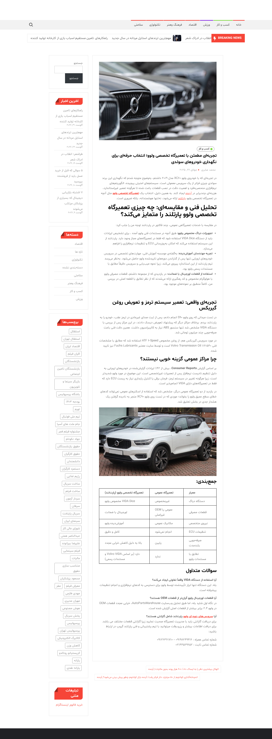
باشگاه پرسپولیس (69, 394)
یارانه (77, 660)
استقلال (75, 331)
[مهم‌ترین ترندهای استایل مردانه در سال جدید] (176, 38)
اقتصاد (192, 25)
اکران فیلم (74, 354)
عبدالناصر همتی (70, 536)
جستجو (78, 63)
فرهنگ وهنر (174, 25)
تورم (77, 409)
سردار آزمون (73, 499)
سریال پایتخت (71, 514)
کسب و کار (223, 25)
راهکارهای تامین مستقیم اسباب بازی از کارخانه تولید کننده (69, 38)
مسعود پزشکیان (70, 579)
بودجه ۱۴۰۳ (73, 402)
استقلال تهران (71, 339)
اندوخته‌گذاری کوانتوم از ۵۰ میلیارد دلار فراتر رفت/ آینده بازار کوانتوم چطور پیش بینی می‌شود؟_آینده (147, 677)
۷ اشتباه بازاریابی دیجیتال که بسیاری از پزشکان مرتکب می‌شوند (70, 200)
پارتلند (182, 198)
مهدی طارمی (72, 593)
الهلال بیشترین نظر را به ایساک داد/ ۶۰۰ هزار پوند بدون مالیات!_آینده (183, 669)
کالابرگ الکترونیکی (68, 638)
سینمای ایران (72, 521)
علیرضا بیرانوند (71, 543)
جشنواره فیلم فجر (69, 432)
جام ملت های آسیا (68, 424)
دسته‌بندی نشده (72, 268)
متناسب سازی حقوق (71, 568)
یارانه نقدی (73, 668)
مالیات (76, 558)
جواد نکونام (73, 439)
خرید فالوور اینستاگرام (69, 705)
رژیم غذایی (73, 476)
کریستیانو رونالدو (69, 653)
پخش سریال (72, 616)
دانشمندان (73, 461)
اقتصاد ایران (72, 346)
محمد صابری (208, 170)
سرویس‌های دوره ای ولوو (198, 616)
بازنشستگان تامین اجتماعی (68, 371)
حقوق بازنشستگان (68, 446)
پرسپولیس (73, 623)
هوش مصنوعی (71, 608)
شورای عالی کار (71, 528)
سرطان (76, 506)
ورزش (206, 25)
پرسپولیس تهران (70, 631)
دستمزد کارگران (71, 469)
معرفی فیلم (73, 586)
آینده (189, 193)
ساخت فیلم (72, 491)
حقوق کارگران (72, 454)
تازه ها (79, 252)
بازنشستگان (72, 361)
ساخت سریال (72, 484)
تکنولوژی (154, 25)
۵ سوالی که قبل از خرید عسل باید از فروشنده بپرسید (69, 176)
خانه (238, 25)
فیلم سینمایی (71, 551)
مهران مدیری (72, 601)
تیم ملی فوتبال (71, 417)
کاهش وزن (73, 646)
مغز (58, 586)
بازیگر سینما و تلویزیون (71, 384)
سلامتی (138, 25)
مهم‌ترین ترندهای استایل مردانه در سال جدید (141, 38)
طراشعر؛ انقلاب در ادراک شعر (204, 38)
